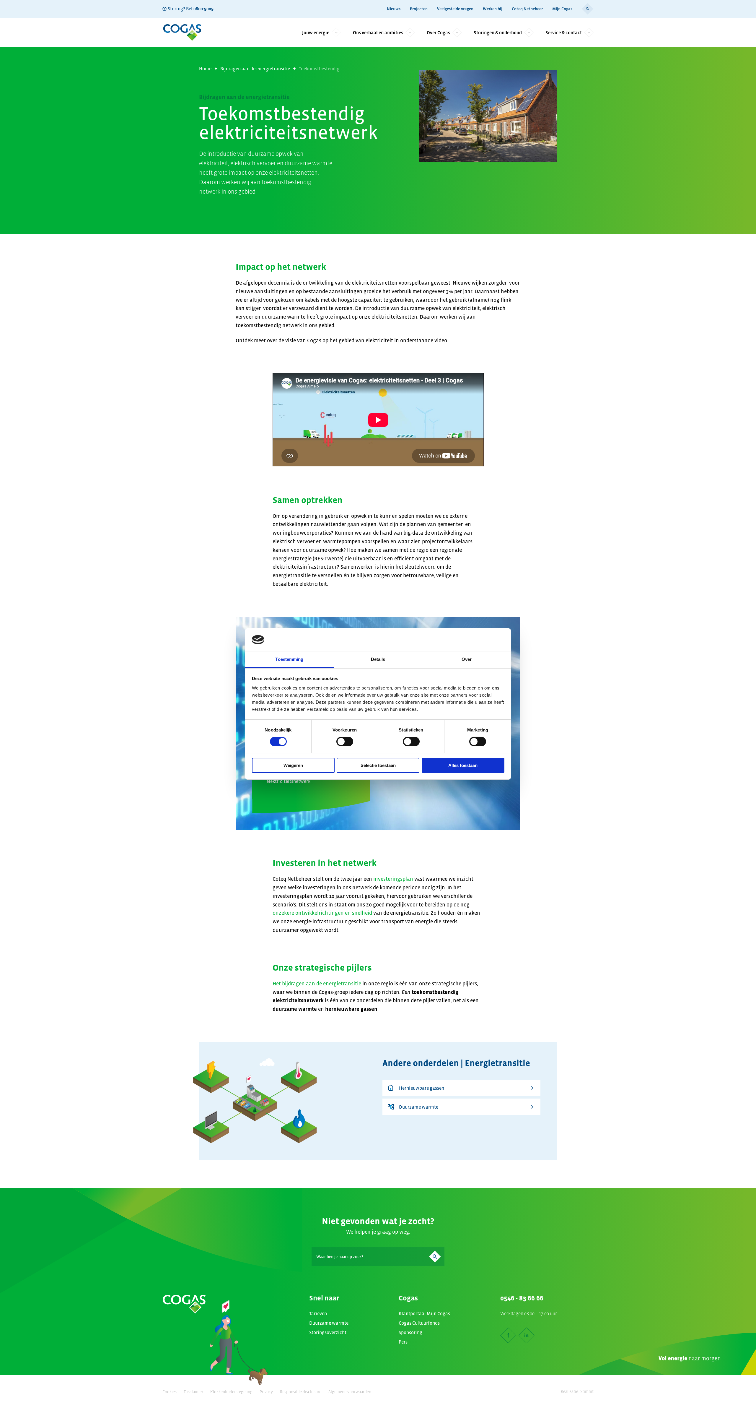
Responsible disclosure (300, 1391)
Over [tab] (467, 659)
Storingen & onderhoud (498, 32)
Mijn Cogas (562, 9)
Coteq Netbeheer (527, 9)
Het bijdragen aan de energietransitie (317, 984)
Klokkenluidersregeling (231, 1391)
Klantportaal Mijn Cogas (424, 1313)
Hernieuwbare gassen (421, 1088)
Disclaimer (193, 1391)
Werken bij (492, 9)
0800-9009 (203, 8)
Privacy (266, 1391)
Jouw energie (315, 32)
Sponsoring (410, 1332)
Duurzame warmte (418, 1106)
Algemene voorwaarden (349, 1391)
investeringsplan (393, 879)
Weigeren (293, 765)
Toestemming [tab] (289, 659)
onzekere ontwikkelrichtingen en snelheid (323, 913)
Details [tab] (378, 659)
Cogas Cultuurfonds (419, 1323)
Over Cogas (438, 32)
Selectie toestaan (378, 765)
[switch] (344, 741)
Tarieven (318, 1313)
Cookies (169, 1391)
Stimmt (587, 1391)
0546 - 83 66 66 (521, 1298)
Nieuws (393, 9)
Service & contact (563, 32)
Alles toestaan (463, 765)
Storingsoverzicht (327, 1332)
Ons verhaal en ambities (378, 32)
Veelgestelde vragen (455, 9)
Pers (403, 1341)
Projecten (419, 9)
